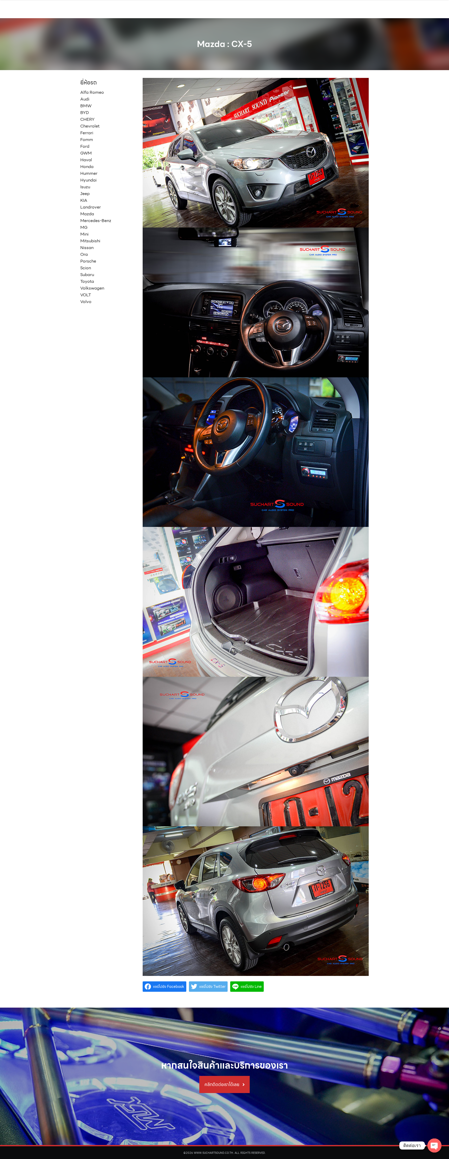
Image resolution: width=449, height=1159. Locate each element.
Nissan (87, 247)
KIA (83, 200)
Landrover (90, 207)
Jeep (85, 193)
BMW (85, 106)
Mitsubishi (90, 241)
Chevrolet (90, 126)
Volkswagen (92, 288)
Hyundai (88, 180)
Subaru (87, 274)
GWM (86, 153)
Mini (84, 234)
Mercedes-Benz (95, 220)
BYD (84, 112)
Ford (84, 146)
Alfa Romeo (92, 92)
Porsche (88, 261)
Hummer (88, 173)
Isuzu (85, 187)
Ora (84, 254)
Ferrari (86, 133)
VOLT (85, 295)
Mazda (87, 214)
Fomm (86, 139)
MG (84, 227)
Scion (85, 268)
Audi (84, 99)
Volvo (85, 301)
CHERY (87, 119)
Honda (87, 166)
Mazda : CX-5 (224, 44)
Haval (86, 160)
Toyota (87, 281)
